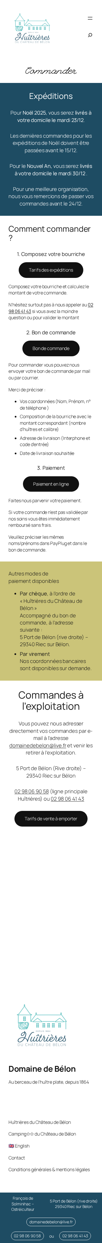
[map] (51, 924)
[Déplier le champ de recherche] (90, 35)
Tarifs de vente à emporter (51, 818)
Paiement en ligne (51, 484)
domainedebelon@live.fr (37, 745)
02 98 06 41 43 (67, 798)
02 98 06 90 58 (31, 791)
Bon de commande (51, 348)
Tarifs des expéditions (51, 270)
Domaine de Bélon (42, 1068)
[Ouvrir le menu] (90, 18)
